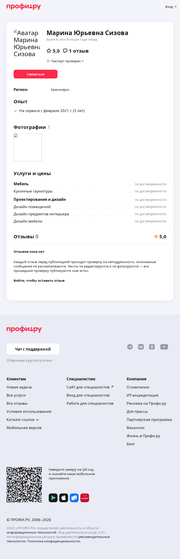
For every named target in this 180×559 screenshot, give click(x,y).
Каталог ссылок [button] (21, 419)
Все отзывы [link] (17, 403)
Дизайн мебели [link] (28, 221)
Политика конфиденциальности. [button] (54, 541)
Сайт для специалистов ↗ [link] (90, 387)
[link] (36, 74)
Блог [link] (131, 443)
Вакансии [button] (135, 427)
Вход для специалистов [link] (88, 395)
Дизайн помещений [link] (32, 206)
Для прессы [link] (137, 411)
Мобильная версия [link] (24, 427)
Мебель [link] (21, 183)
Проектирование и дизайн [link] (40, 199)
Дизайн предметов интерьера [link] (41, 213)
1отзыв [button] (79, 51)
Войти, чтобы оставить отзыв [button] (39, 280)
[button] (65, 61)
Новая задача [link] (19, 387)
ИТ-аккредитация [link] (142, 395)
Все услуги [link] (16, 395)
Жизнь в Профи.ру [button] (143, 435)
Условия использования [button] (29, 411)
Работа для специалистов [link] (90, 403)
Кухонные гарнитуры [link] (33, 191)
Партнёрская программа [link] (149, 419)
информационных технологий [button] (31, 532)
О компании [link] (138, 387)
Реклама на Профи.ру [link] (146, 403)
